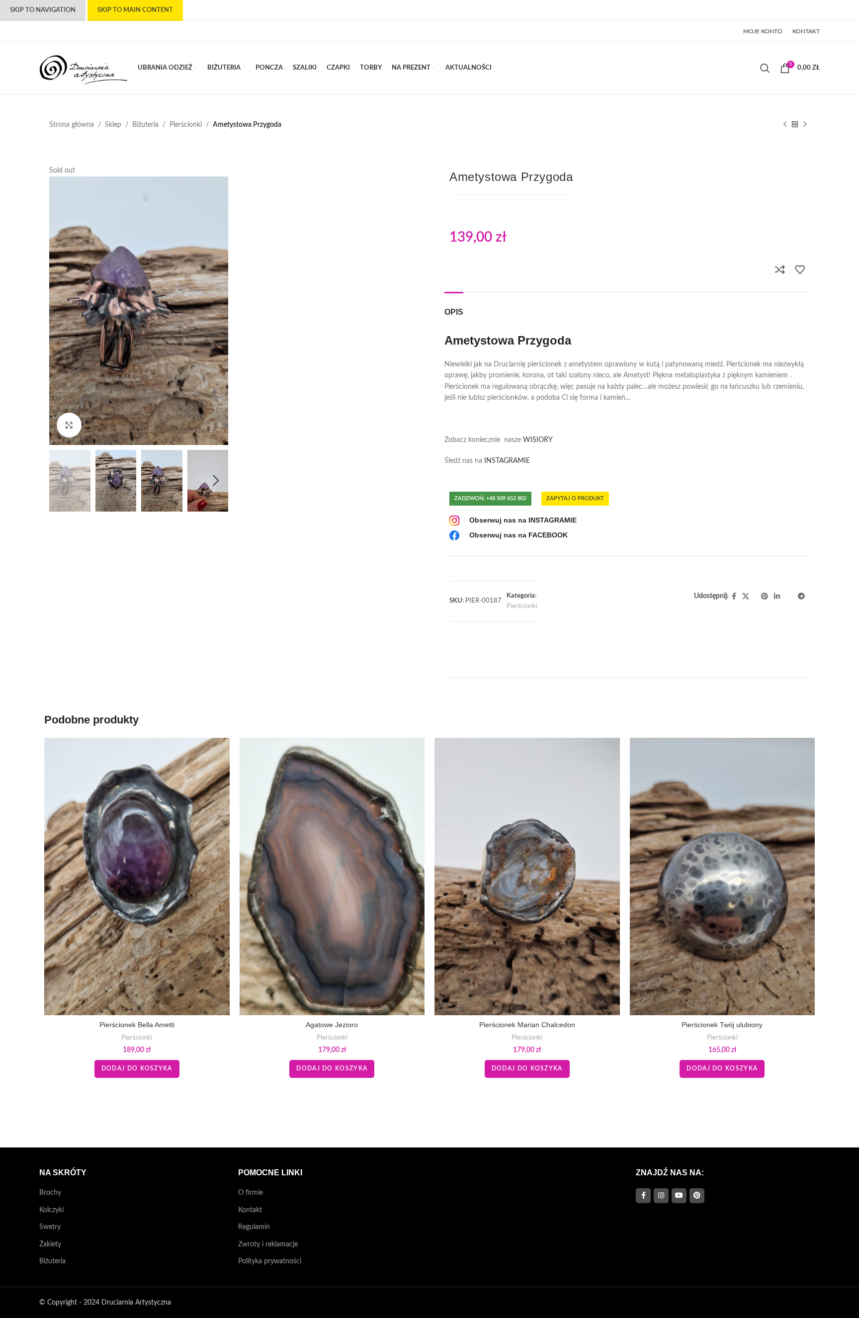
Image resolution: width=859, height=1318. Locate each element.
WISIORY (538, 440)
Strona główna (71, 124)
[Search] (765, 68)
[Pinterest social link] (75, 31)
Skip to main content (135, 10)
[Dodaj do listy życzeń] (800, 269)
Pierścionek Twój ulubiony (722, 1025)
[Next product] (805, 125)
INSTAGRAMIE (507, 460)
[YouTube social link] (679, 1195)
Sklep (113, 124)
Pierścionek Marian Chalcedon (527, 1025)
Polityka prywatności (269, 1261)
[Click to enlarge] (69, 425)
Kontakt (250, 1210)
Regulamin (254, 1227)
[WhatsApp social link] (96, 31)
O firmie (250, 1192)
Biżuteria (145, 124)
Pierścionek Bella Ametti (136, 1025)
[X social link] (56, 31)
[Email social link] (66, 31)
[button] (61, 480)
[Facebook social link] (44, 31)
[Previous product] (785, 125)
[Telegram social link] (111, 31)
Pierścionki (186, 124)
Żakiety (50, 1244)
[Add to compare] (780, 269)
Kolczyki (51, 1210)
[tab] (453, 307)
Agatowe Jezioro (332, 1025)
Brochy (50, 1192)
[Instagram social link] (661, 1195)
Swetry (50, 1227)
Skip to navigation (43, 10)
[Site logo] (83, 68)
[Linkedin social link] (87, 31)
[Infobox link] (513, 521)
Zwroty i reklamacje (268, 1244)
